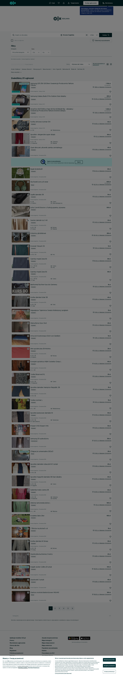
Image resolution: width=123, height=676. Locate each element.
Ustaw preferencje (109, 671)
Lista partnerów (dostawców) (63, 673)
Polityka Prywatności (33, 667)
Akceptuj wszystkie (109, 659)
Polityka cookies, (23, 667)
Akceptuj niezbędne (109, 665)
